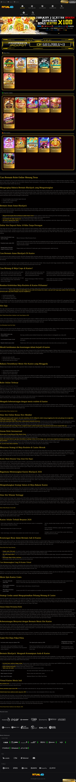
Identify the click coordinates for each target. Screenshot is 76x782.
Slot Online (32, 8)
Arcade (62, 8)
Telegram (10, 1)
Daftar (64, 1)
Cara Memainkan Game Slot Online (7, 325)
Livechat (17, 1)
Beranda (22, 8)
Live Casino (42, 8)
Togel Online (24, 14)
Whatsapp (4, 1)
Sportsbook (52, 8)
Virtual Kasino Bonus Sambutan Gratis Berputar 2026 (11, 706)
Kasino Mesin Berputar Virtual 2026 (7, 507)
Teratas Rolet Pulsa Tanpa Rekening (7, 547)
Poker (33, 14)
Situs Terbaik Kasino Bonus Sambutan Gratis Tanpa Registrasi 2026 (14, 315)
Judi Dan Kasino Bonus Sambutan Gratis (8, 411)
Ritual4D (35, 778)
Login (72, 1)
